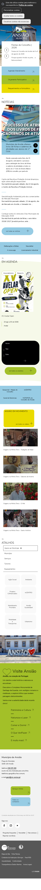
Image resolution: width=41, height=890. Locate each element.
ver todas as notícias (13, 231)
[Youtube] (17, 825)
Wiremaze (35, 871)
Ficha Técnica (16, 854)
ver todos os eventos (16, 371)
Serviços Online (17, 789)
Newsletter (22, 833)
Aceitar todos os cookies (13, 16)
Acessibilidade (21, 847)
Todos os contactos (15, 801)
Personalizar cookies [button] (12, 10)
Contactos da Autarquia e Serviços (12, 858)
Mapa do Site (6, 854)
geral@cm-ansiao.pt (13, 777)
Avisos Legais (27, 865)
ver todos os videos (22, 424)
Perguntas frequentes (9, 833)
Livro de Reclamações (9, 847)
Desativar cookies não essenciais (16, 21)
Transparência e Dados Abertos (12, 865)
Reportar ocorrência (9, 836)
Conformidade (17, 861)
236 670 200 (12, 768)
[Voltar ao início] (20, 31)
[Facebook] (4, 825)
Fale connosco (32, 833)
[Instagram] (10, 825)
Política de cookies (26, 5)
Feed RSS (28, 858)
